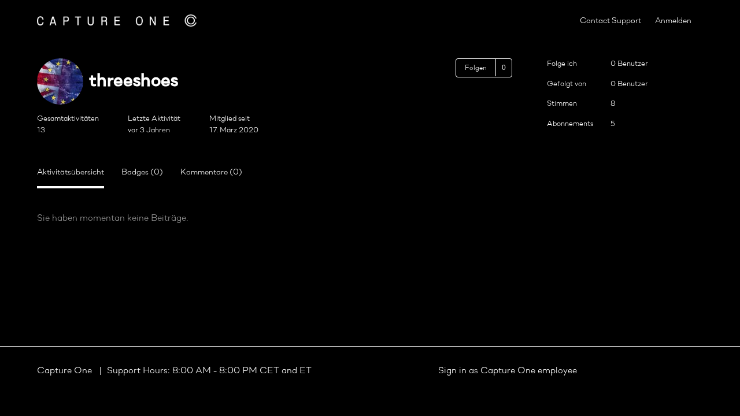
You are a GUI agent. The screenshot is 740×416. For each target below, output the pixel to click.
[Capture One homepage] (117, 20)
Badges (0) (142, 172)
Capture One (65, 371)
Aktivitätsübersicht (70, 172)
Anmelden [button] (673, 21)
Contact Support (610, 21)
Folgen (476, 68)
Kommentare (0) (211, 172)
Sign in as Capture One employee (507, 371)
